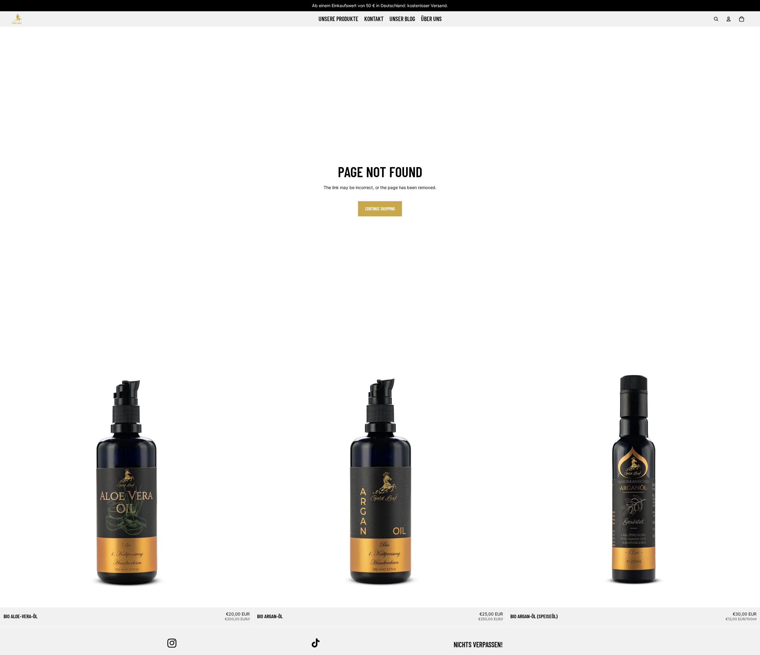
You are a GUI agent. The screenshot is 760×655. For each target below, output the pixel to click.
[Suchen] (716, 19)
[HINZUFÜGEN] (244, 598)
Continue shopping (380, 208)
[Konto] (728, 19)
